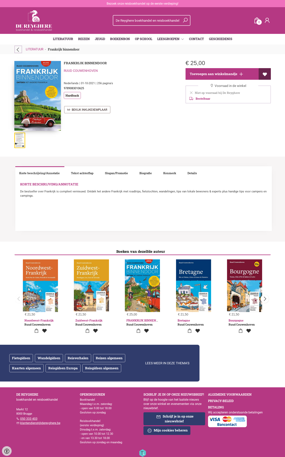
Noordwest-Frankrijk (39, 320)
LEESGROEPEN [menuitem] (168, 39)
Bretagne (184, 320)
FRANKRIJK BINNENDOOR (145, 320)
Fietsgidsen (21, 358)
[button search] (185, 20)
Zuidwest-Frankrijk (89, 320)
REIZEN (84, 39)
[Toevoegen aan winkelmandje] (36, 330)
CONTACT (196, 39)
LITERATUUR (63, 39)
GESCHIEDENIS (220, 39)
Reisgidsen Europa (63, 368)
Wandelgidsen (49, 358)
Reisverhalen (78, 358)
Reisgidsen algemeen (101, 368)
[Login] (267, 20)
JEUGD (100, 39)
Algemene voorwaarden (230, 394)
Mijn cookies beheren (170, 430)
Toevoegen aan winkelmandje (213, 74)
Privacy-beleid (221, 401)
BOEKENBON (120, 39)
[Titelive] (142, 452)
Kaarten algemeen (26, 368)
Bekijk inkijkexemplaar (88, 109)
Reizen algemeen (109, 358)
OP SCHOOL (143, 39)
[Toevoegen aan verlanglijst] (265, 74)
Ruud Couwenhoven (81, 71)
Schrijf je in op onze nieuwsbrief (177, 418)
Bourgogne (236, 320)
